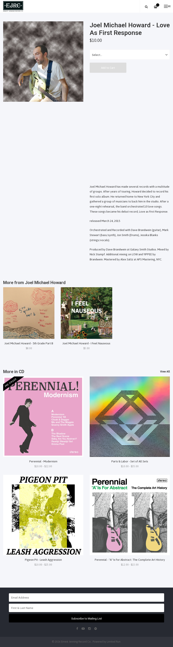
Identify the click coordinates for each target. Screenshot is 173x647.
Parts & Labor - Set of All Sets (129, 461)
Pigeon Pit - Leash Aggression (43, 559)
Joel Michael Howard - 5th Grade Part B (28, 343)
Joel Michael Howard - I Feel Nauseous (86, 343)
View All (165, 371)
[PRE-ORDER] (43, 416)
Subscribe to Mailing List (86, 618)
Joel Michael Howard (45, 282)
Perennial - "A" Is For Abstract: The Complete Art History (130, 559)
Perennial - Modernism (43, 461)
